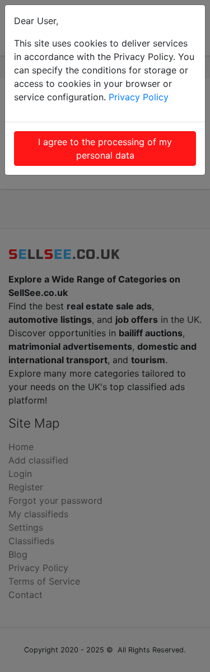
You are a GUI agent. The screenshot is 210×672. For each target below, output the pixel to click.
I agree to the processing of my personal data (105, 148)
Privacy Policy (139, 97)
